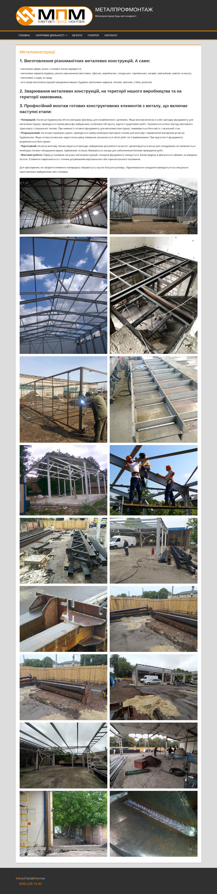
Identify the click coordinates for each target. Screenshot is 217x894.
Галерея (93, 35)
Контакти (111, 35)
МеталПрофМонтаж (124, 9)
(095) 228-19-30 (30, 884)
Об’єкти (77, 35)
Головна (24, 35)
